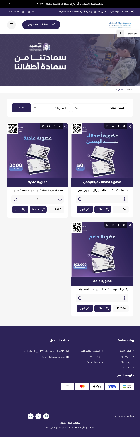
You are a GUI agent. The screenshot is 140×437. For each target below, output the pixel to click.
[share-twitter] (124, 126)
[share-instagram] (113, 126)
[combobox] (51, 107)
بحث (21, 107)
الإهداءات (126, 362)
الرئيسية (129, 89)
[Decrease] (79, 199)
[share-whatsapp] (107, 126)
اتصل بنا (127, 368)
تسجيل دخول (28, 12)
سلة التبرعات (93, 362)
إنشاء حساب (13, 12)
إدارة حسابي (94, 357)
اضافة (100, 209)
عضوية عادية (37, 182)
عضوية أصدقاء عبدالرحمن (102, 182)
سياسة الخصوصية (90, 351)
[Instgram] (46, 416)
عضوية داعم (102, 281)
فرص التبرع (125, 351)
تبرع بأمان (126, 357)
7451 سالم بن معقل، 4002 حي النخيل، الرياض (43, 351)
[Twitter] (38, 416)
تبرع (82, 209)
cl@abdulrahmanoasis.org (70, 12)
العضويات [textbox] (60, 108)
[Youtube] (30, 416)
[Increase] (124, 199)
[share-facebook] (118, 126)
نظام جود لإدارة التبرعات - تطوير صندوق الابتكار (70, 428)
